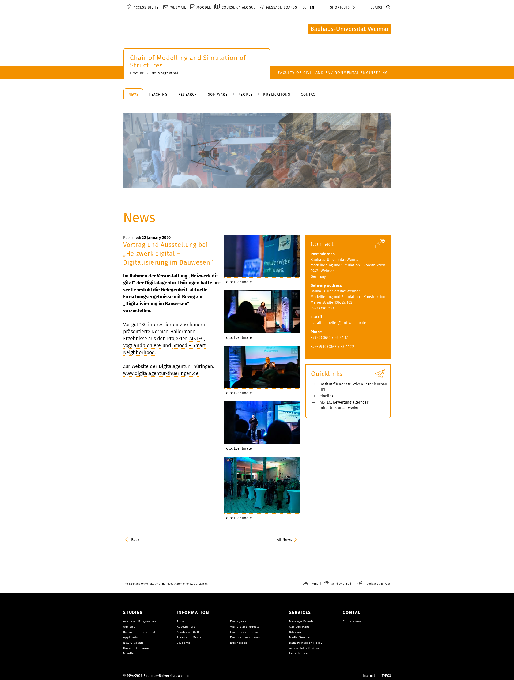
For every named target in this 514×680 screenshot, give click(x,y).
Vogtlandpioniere (142, 345)
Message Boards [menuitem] (281, 7)
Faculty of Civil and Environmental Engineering (333, 72)
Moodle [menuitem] (203, 7)
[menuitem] (143, 7)
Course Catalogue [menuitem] (239, 7)
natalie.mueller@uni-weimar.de (338, 323)
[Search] (388, 7)
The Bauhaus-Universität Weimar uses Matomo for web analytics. (165, 583)
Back (135, 540)
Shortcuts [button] (340, 7)
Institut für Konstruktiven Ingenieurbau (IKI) (353, 387)
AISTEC (196, 338)
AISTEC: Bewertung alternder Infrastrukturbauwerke (344, 405)
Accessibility (146, 7)
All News (284, 540)
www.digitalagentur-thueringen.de (161, 373)
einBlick (326, 396)
